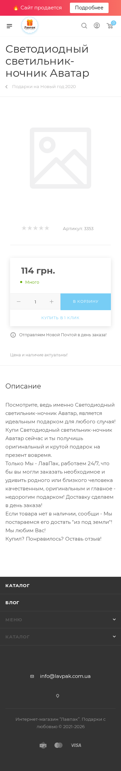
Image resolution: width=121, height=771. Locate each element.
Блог (12, 602)
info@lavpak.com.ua (65, 676)
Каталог (17, 585)
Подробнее (89, 8)
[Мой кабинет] (97, 26)
